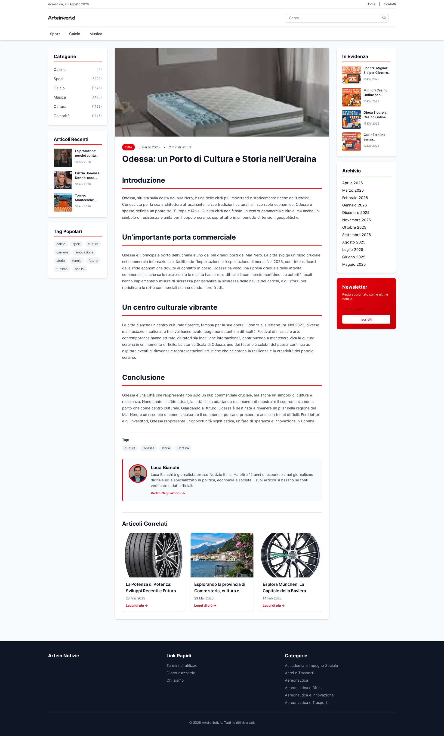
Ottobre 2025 (354, 227)
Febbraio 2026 (355, 197)
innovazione (84, 252)
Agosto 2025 (353, 242)
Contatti (390, 4)
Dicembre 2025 (356, 212)
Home (371, 4)
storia (60, 260)
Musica (95, 33)
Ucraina (183, 448)
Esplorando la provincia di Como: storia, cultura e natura (219, 591)
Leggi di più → (137, 605)
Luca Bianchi (165, 467)
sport (76, 244)
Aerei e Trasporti (299, 673)
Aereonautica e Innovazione (309, 695)
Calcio (74, 33)
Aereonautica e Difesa (304, 687)
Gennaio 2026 (354, 205)
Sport (55, 33)
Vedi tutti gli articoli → (168, 493)
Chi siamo (175, 680)
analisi (79, 269)
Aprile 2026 (352, 183)
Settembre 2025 (356, 234)
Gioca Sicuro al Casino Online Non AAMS (375, 117)
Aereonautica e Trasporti (306, 702)
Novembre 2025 (356, 220)
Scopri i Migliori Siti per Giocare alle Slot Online (376, 72)
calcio (60, 244)
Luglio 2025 (352, 249)
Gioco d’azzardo (180, 673)
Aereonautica (296, 680)
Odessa (148, 448)
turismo (62, 269)
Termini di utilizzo (181, 665)
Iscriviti (366, 319)
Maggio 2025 (354, 264)
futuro (93, 260)
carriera (62, 252)
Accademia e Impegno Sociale (311, 665)
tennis (76, 260)
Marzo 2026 (353, 190)
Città (128, 147)
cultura (93, 244)
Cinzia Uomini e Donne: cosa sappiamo (87, 177)
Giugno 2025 (353, 257)
